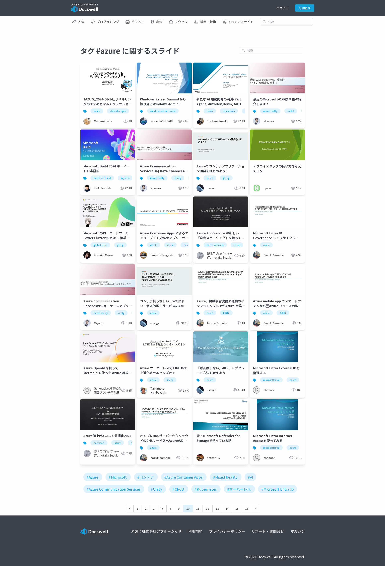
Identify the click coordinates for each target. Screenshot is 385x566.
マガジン (297, 531)
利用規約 (195, 531)
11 (197, 508)
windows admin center (162, 111)
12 (207, 508)
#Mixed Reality (225, 477)
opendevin (229, 111)
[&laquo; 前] (130, 508)
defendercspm (118, 111)
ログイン (282, 8)
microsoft (99, 442)
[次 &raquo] (255, 508)
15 (237, 508)
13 (217, 508)
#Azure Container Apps (183, 477)
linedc (170, 380)
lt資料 (226, 313)
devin (210, 111)
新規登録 (304, 8)
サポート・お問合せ (267, 531)
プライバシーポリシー (227, 531)
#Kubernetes (206, 489)
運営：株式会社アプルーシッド (156, 531)
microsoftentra (271, 380)
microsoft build (102, 178)
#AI (250, 477)
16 (246, 508)
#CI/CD (178, 489)
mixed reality (270, 111)
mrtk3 (291, 111)
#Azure (92, 477)
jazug (226, 178)
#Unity (156, 489)
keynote (125, 178)
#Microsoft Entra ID (277, 489)
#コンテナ (145, 477)
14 (227, 508)
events (153, 245)
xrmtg (177, 178)
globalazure (100, 245)
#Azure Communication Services (113, 489)
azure (97, 111)
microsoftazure (215, 245)
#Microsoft (118, 477)
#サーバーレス (239, 489)
